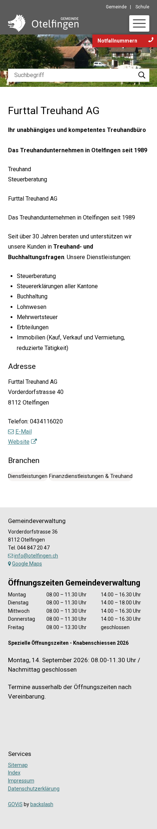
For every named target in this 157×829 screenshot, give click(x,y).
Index (14, 773)
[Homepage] (43, 23)
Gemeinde (116, 6)
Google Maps (27, 564)
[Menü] (139, 23)
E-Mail (23, 431)
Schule (142, 6)
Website (19, 441)
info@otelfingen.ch (36, 556)
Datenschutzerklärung (34, 789)
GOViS (15, 804)
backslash (41, 804)
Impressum (21, 781)
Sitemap (18, 765)
